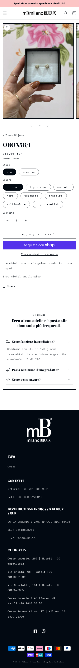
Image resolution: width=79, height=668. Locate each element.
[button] (5, 13)
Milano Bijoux (29, 662)
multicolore (16, 204)
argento (29, 171)
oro (9, 171)
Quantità (8, 212)
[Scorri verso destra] (48, 126)
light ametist (48, 204)
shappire (56, 195)
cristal (13, 187)
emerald (64, 187)
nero (10, 195)
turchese (31, 195)
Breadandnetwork (57, 662)
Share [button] (11, 286)
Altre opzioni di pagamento (39, 254)
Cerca (12, 466)
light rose (38, 187)
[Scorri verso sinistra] (31, 126)
